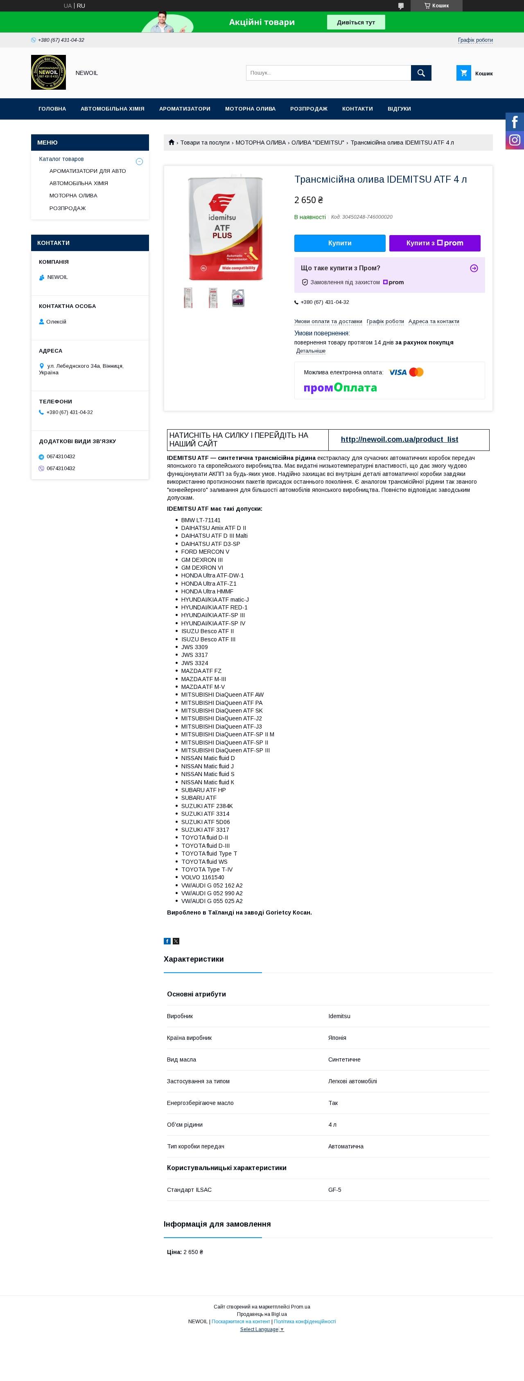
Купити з (421, 243)
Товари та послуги (205, 142)
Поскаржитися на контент (241, 1321)
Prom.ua (300, 1307)
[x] (176, 942)
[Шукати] (421, 73)
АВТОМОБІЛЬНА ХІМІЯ (79, 183)
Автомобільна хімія (113, 109)
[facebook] (167, 942)
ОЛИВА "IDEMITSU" (317, 142)
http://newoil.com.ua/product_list (399, 439)
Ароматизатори (184, 109)
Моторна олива (250, 109)
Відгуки (399, 109)
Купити (340, 243)
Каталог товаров (61, 159)
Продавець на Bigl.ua (262, 1314)
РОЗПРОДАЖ (68, 208)
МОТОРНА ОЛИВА (261, 142)
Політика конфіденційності (305, 1321)
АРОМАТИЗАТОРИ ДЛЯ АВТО (88, 171)
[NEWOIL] (48, 87)
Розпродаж (309, 109)
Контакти (357, 109)
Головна (52, 109)
